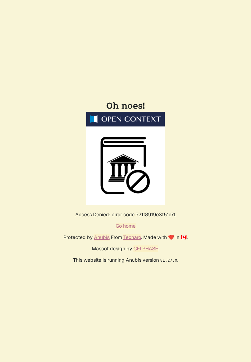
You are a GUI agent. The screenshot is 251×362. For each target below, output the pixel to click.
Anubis (102, 237)
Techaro (132, 237)
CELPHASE (145, 248)
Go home (126, 226)
